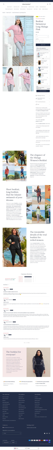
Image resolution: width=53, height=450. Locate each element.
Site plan (4, 418)
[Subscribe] (20, 433)
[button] (4, 4)
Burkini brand (37, 413)
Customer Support (38, 398)
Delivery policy (37, 400)
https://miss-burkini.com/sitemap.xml (9, 420)
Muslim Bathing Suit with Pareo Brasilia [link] (44, 67)
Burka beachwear (6, 402)
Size (36, 34)
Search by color (21, 398)
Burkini (4, 12)
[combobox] (20, 448)
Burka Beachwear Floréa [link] (44, 74)
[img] (6, 287)
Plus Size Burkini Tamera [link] (44, 80)
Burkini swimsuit (5, 398)
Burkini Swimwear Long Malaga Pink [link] (44, 53)
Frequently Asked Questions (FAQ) (41, 409)
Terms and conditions (38, 407)
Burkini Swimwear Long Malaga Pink (19, 12)
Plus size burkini (5, 409)
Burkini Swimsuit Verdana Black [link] (44, 61)
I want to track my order (31, 427)
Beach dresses (21, 418)
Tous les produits (6, 413)
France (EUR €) (6, 442)
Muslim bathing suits (6, 404)
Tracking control (38, 411)
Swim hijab (4, 411)
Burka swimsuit (5, 407)
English (13, 442)
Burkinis (4, 400)
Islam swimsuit (21, 409)
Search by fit (8, 12)
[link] (38, 54)
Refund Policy (37, 402)
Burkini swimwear (22, 400)
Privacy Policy (37, 404)
